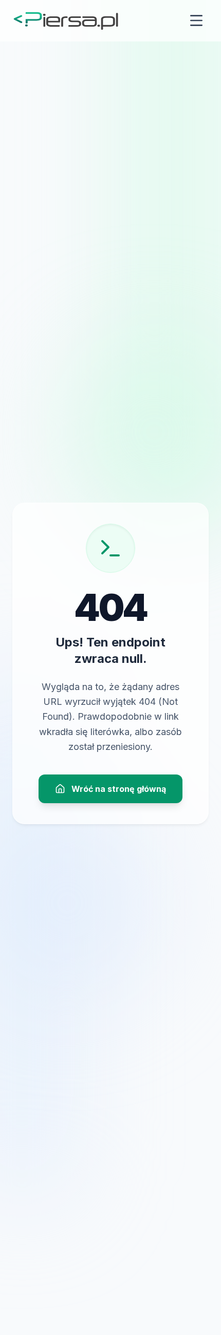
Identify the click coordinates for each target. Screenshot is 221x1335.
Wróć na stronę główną (118, 789)
